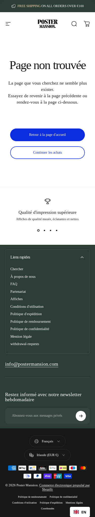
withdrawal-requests (24, 344)
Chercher (16, 269)
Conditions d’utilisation (24, 502)
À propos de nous (22, 277)
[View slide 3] (51, 230)
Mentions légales (74, 502)
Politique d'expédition (26, 314)
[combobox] (80, 512)
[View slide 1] (38, 230)
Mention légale (21, 336)
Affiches (16, 299)
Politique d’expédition (51, 502)
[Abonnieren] (81, 416)
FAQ (13, 284)
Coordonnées (47, 508)
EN (83, 512)
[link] (31, 364)
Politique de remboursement (30, 322)
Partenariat (18, 292)
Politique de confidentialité (29, 329)
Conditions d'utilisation (27, 307)
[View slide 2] (45, 230)
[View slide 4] (57, 230)
